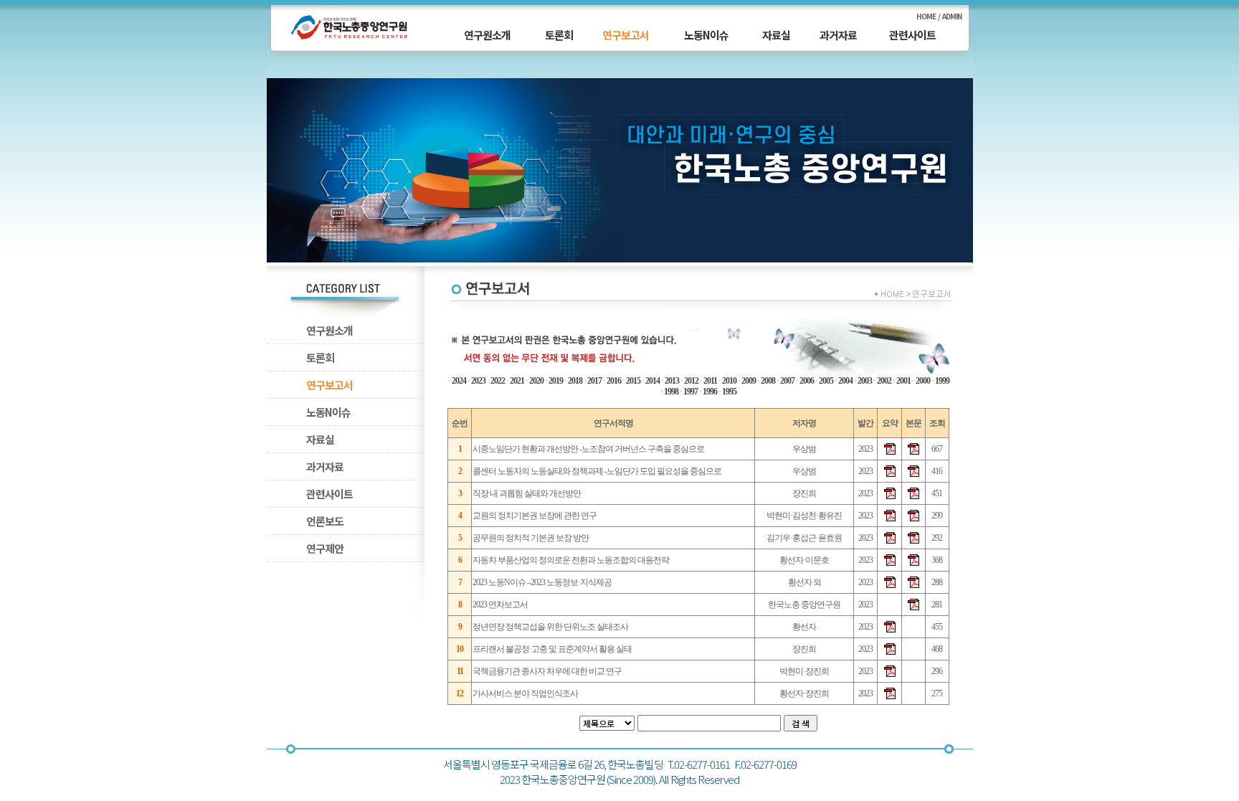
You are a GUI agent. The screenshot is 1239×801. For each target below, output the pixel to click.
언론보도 (324, 521)
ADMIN (952, 16)
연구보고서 (625, 34)
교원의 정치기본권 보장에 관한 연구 (535, 516)
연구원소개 (487, 34)
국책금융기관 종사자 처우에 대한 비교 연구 (547, 671)
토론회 (559, 34)
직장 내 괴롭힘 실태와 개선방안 (527, 493)
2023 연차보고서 (500, 604)
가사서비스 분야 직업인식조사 (525, 693)
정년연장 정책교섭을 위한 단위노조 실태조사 (550, 627)
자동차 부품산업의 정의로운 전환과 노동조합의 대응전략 (571, 560)
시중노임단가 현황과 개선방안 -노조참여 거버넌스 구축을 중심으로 (588, 449)
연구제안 (324, 548)
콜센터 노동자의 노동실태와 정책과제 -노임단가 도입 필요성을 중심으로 (597, 471)
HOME (926, 16)
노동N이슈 (706, 34)
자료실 (776, 34)
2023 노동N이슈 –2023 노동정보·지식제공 (542, 582)
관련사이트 (912, 34)
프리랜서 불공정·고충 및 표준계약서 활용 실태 (552, 649)
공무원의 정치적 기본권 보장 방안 (531, 538)
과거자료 (838, 34)
